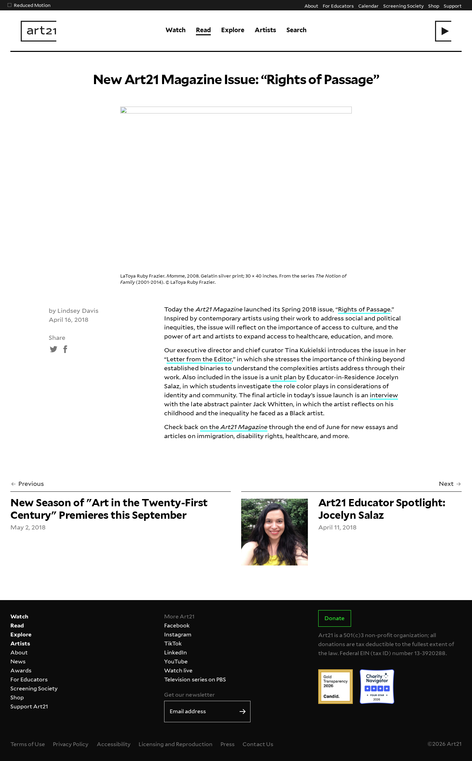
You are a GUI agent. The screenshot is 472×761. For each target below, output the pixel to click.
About (311, 5)
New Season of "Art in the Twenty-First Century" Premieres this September (109, 508)
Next (446, 483)
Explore (232, 30)
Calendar (368, 5)
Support (453, 5)
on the (233, 427)
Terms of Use (27, 744)
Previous (31, 483)
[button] (443, 31)
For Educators (338, 5)
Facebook (177, 625)
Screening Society (403, 5)
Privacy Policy (70, 744)
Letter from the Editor (199, 359)
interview (384, 395)
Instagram (177, 634)
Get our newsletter (189, 694)
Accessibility (114, 744)
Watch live (178, 670)
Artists (265, 30)
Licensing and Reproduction (176, 744)
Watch (176, 30)
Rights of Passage (364, 309)
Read (203, 30)
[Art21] (38, 31)
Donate (334, 618)
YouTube (176, 661)
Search (296, 30)
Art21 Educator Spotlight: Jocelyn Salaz (381, 508)
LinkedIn (175, 652)
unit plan (283, 377)
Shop (433, 5)
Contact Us (258, 744)
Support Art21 (29, 706)
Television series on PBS (195, 679)
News (18, 661)
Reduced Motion (32, 5)
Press (227, 744)
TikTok (173, 643)
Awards (20, 670)
